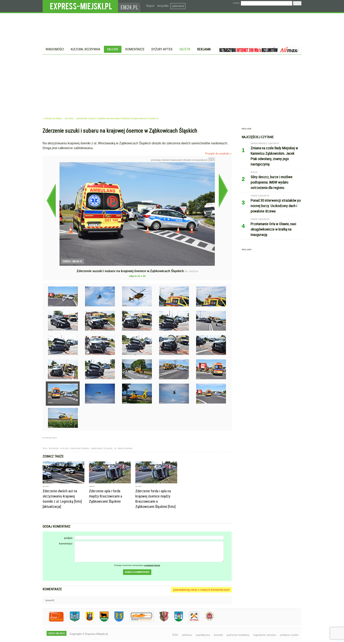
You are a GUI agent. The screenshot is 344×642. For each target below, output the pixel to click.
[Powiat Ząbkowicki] (53, 621)
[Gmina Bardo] (86, 621)
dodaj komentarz (137, 572)
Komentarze (135, 49)
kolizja (64, 448)
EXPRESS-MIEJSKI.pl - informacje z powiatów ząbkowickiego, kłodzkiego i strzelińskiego (80, 6)
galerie (68, 118)
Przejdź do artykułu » (218, 153)
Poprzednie (51, 200)
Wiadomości (55, 49)
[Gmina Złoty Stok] (160, 621)
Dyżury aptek (162, 49)
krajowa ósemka (79, 448)
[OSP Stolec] (191, 621)
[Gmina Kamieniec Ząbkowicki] (115, 621)
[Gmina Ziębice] (175, 621)
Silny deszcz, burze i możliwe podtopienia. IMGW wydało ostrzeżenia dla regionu (271, 182)
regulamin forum (152, 565)
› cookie (235, 3)
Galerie (112, 49)
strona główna (53, 118)
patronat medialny (238, 634)
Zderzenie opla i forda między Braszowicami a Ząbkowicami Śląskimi (105, 496)
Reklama (204, 49)
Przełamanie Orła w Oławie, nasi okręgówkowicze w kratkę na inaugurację (273, 229)
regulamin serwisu (264, 634)
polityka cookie (289, 634)
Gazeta (184, 49)
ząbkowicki (178, 6)
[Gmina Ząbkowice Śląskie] (71, 621)
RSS (175, 634)
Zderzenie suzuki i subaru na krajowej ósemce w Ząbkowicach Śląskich (117, 118)
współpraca (203, 634)
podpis (68, 537)
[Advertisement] (172, 84)
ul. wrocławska (123, 448)
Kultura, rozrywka (85, 49)
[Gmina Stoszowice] (138, 621)
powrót (50, 600)
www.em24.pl (130, 6)
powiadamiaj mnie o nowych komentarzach (201, 590)
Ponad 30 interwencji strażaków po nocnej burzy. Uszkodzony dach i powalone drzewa (276, 205)
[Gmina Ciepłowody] (101, 621)
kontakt (218, 634)
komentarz (65, 543)
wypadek (54, 448)
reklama (187, 634)
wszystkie (163, 5)
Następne (223, 190)
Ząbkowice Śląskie (101, 448)
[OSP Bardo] (206, 620)
